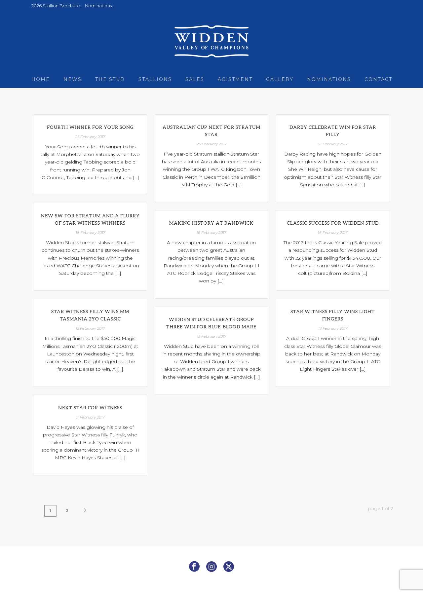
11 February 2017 (90, 417)
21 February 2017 (332, 144)
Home (40, 79)
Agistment (235, 79)
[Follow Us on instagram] (211, 567)
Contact (378, 79)
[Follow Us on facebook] (194, 567)
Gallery (279, 79)
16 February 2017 (211, 232)
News (72, 79)
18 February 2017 (90, 232)
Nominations (329, 79)
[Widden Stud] (211, 41)
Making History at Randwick (211, 223)
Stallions (155, 79)
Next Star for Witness (90, 407)
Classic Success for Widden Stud (333, 223)
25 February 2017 (90, 136)
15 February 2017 (90, 328)
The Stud (110, 79)
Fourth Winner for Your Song (90, 127)
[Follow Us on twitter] (228, 567)
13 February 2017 (332, 328)
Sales (194, 79)
